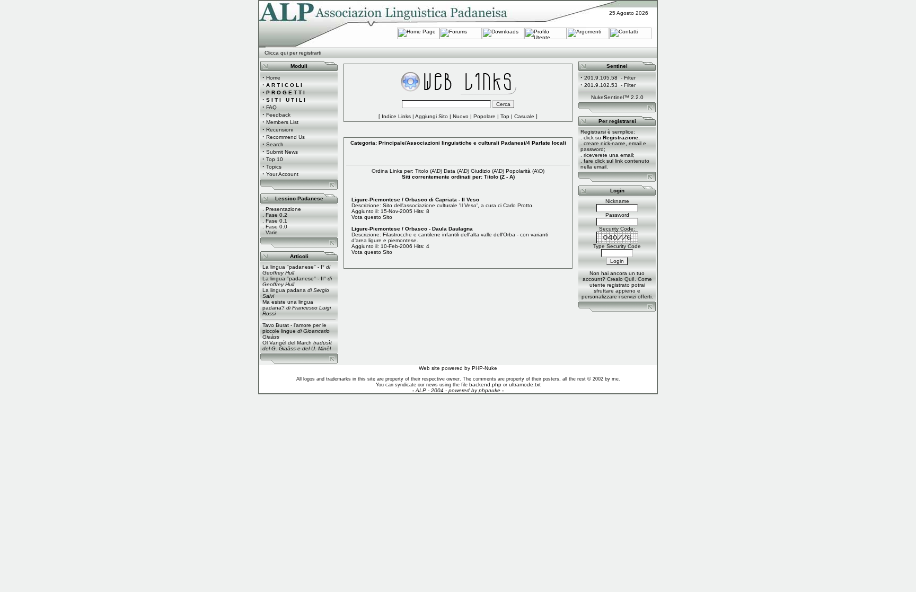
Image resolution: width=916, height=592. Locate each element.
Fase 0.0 (276, 226)
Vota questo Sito (371, 217)
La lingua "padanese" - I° (293, 267)
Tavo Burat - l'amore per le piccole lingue (294, 328)
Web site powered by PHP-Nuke (458, 368)
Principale (391, 143)
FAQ (271, 107)
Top (504, 116)
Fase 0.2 (276, 215)
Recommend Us (285, 137)
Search (275, 144)
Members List (282, 122)
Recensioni (279, 129)
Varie (272, 232)
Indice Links (396, 116)
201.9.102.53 (601, 85)
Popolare (484, 116)
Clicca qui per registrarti (293, 53)
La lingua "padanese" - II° (294, 278)
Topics (273, 167)
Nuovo (461, 116)
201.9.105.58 (601, 78)
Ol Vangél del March (287, 343)
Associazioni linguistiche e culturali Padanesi (466, 143)
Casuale (524, 116)
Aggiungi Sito (431, 116)
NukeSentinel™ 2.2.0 (617, 97)
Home (273, 78)
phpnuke (489, 390)
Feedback (278, 115)
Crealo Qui (620, 279)
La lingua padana (284, 290)
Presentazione (283, 209)
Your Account (282, 174)
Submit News (282, 152)
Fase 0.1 (276, 221)
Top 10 (274, 159)
